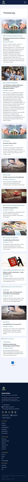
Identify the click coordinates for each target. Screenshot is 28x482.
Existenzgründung (14, 35)
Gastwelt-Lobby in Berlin (9, 143)
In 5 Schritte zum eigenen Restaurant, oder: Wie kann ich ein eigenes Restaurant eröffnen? (13, 86)
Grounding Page (5, 460)
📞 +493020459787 (5, 404)
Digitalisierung (4, 431)
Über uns (3, 454)
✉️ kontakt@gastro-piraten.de (8, 406)
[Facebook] (6, 412)
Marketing (20, 35)
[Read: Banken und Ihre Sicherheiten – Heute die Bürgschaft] (13, 260)
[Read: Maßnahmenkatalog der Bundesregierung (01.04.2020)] (7, 338)
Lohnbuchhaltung (5, 427)
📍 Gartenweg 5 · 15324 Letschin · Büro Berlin (10, 408)
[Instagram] (3, 412)
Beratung (3, 423)
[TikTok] (9, 412)
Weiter (14, 365)
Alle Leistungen (5, 433)
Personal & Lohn (5, 444)
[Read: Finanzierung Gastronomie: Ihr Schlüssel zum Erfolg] (13, 26)
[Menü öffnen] (25, 2)
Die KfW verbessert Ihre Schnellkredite (13, 177)
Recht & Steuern (6, 141)
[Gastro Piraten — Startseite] (3, 2)
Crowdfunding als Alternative (11, 240)
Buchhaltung (4, 429)
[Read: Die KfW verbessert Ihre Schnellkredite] (13, 165)
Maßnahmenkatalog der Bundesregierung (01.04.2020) (11, 345)
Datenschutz (4, 467)
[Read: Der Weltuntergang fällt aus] (13, 196)
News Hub (4, 448)
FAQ (2, 458)
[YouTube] (15, 412)
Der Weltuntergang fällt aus (10, 208)
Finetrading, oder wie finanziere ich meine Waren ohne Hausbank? (12, 293)
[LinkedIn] (12, 412)
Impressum (4, 465)
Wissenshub (4, 438)
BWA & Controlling (6, 35)
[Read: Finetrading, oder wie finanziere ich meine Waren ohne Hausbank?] (11, 286)
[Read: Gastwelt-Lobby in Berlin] (13, 131)
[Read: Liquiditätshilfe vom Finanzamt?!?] (13, 312)
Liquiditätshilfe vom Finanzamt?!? (12, 324)
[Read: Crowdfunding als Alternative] (13, 228)
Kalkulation (4, 442)
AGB (2, 469)
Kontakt (3, 456)
